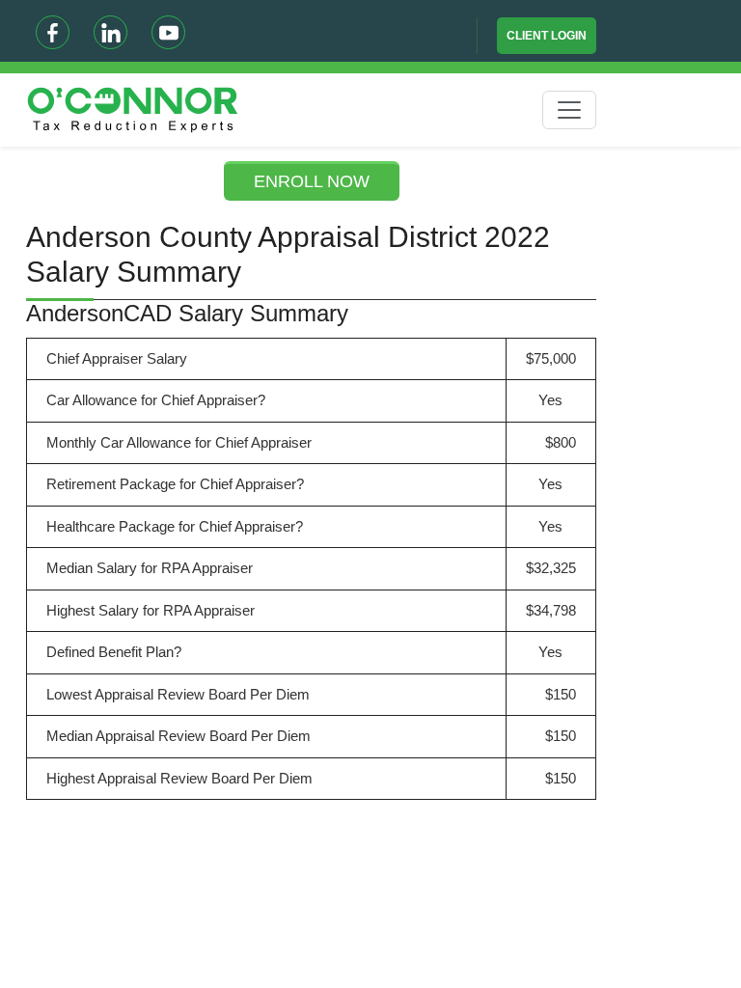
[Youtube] (168, 32)
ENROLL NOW (312, 181)
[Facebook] (52, 32)
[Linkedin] (110, 32)
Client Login (547, 35)
